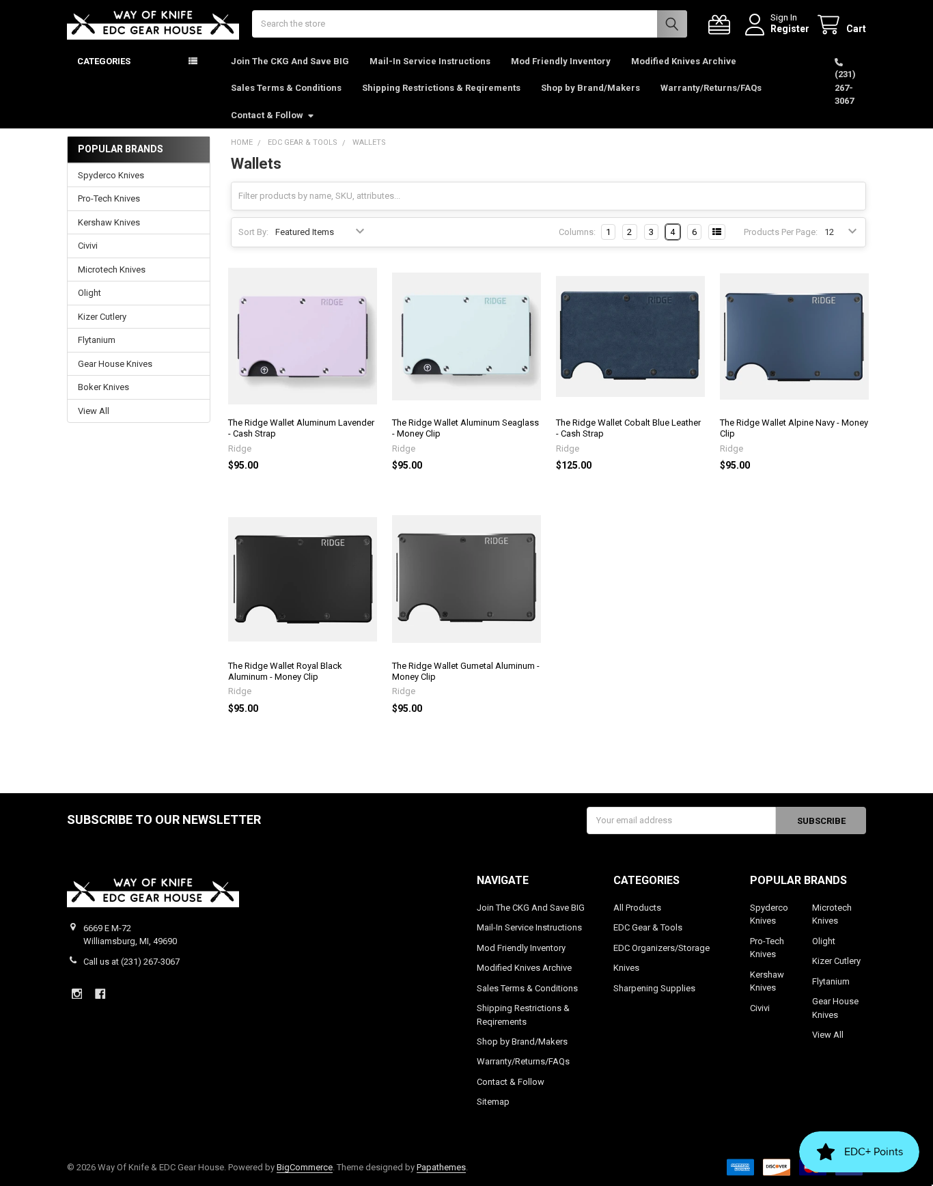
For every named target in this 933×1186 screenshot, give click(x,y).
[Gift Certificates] (722, 25)
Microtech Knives (111, 269)
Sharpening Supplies (654, 988)
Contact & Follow (267, 115)
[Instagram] (77, 994)
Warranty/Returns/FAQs (711, 88)
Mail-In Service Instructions (430, 61)
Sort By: (253, 232)
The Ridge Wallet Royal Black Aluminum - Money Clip (285, 671)
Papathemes (441, 1167)
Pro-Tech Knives (109, 198)
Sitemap (493, 1102)
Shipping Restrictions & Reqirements (441, 88)
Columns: (577, 232)
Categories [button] (103, 61)
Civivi (88, 245)
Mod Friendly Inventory (561, 61)
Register (789, 28)
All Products (637, 907)
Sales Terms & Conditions (286, 88)
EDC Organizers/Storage (661, 948)
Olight (89, 293)
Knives (626, 968)
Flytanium (96, 340)
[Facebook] (100, 994)
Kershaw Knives (109, 222)
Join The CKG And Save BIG (290, 61)
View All (93, 411)
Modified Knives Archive (683, 61)
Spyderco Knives (111, 175)
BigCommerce (305, 1167)
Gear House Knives (115, 364)
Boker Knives (103, 387)
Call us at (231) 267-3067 (131, 961)
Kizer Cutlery (102, 317)
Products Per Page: (781, 232)
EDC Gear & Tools (647, 927)
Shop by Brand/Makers (590, 88)
